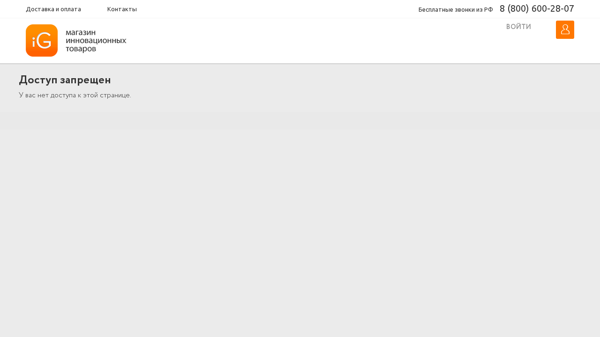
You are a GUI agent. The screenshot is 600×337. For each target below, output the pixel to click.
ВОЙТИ (518, 27)
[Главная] (80, 41)
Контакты (122, 9)
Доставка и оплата (53, 9)
